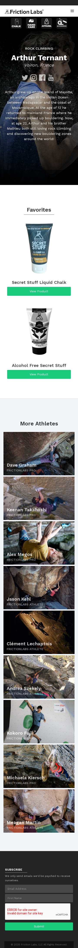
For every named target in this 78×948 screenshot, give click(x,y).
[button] (72, 11)
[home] (23, 10)
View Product (39, 291)
